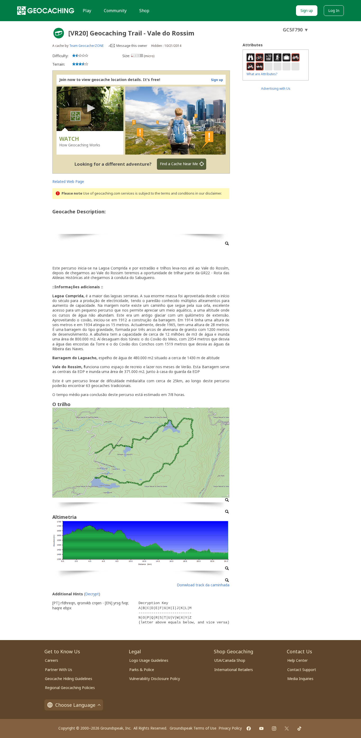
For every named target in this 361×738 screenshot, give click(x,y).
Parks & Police (141, 669)
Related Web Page (68, 181)
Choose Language (75, 705)
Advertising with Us (275, 88)
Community (115, 11)
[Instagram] (274, 728)
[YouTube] (261, 728)
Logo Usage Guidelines (148, 660)
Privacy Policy (230, 728)
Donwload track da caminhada (203, 584)
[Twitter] (287, 728)
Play (87, 11)
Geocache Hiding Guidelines (68, 678)
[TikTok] (299, 728)
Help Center (297, 660)
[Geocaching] (45, 10)
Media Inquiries (300, 678)
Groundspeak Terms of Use (193, 728)
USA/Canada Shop (229, 660)
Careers (51, 660)
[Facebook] (249, 728)
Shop (144, 11)
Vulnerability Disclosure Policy (154, 678)
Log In (333, 10)
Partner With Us (58, 669)
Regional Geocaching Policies (70, 687)
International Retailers (233, 669)
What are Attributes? (262, 74)
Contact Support (301, 669)
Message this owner (131, 45)
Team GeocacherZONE (86, 45)
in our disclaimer (208, 193)
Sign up (306, 10)
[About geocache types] (58, 33)
